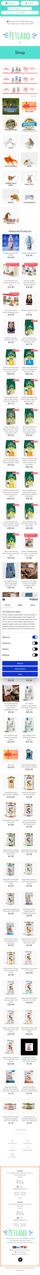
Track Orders (27, 1143)
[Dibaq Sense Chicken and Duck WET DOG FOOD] (10, 958)
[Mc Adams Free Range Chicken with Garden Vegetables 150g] (29, 570)
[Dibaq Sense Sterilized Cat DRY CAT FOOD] (29, 987)
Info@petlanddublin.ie (19, 1189)
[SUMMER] (10, 103)
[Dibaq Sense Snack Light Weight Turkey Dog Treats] (10, 928)
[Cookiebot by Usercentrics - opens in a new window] (29, 599)
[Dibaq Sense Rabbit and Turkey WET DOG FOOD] (10, 898)
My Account (12, 1143)
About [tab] (33, 605)
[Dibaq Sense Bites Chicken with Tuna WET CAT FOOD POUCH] (29, 1047)
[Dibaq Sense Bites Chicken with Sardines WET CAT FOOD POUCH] (10, 1076)
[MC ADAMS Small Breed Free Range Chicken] (10, 725)
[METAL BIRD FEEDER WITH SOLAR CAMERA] (29, 754)
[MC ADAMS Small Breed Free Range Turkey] (29, 725)
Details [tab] (20, 605)
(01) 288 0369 (20, 1214)
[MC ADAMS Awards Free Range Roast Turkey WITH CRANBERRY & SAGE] (10, 693)
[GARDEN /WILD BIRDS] (10, 176)
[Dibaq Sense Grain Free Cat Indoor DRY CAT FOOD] (10, 1017)
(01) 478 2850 (20, 1183)
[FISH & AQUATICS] (10, 158)
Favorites (12, 1150)
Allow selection (20, 669)
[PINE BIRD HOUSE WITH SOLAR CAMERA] (10, 782)
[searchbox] (20, 8)
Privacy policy (20, 1252)
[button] (10, 3)
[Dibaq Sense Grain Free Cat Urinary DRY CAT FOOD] (10, 1047)
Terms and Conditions (21, 1254)
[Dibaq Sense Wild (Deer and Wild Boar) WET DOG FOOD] (29, 809)
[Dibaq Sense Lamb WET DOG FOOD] (10, 809)
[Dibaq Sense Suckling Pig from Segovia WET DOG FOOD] (10, 839)
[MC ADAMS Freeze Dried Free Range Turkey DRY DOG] (10, 570)
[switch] (35, 643)
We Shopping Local (14, 1268)
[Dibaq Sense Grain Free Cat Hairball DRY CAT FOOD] (29, 1017)
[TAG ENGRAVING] (29, 194)
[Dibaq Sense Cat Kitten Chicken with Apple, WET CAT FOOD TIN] (10, 1106)
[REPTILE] (10, 194)
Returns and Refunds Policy (21, 1250)
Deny (20, 674)
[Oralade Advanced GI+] (29, 242)
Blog (20, 1197)
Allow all (20, 663)
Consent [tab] (7, 605)
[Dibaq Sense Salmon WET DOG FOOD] (29, 782)
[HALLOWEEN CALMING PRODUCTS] (10, 212)
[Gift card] (10, 754)
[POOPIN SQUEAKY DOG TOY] (29, 300)
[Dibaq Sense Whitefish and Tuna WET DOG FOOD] (10, 869)
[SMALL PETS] (29, 176)
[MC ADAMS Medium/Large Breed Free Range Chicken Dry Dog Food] (29, 693)
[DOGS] (10, 139)
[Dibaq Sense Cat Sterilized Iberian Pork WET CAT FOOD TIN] (29, 1106)
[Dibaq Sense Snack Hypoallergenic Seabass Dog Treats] (29, 898)
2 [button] (21, 1134)
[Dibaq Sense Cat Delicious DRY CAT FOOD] (10, 987)
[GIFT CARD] (29, 103)
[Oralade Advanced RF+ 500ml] (10, 242)
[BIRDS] (29, 158)
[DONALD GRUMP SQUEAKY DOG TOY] (10, 327)
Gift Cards (12, 1157)
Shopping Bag (27, 1150)
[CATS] (29, 139)
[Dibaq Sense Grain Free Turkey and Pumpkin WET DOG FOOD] (29, 928)
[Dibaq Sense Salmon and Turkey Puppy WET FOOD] (29, 869)
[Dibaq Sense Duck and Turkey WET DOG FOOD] (29, 839)
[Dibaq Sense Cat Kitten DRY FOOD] (29, 958)
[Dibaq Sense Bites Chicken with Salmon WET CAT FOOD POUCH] (29, 1076)
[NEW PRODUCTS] (29, 121)
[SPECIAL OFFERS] (10, 121)
